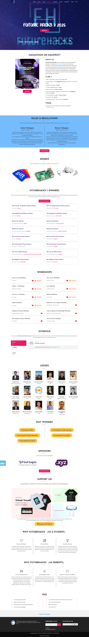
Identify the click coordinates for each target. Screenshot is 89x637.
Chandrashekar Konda (62, 412)
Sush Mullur (50, 381)
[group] (27, 463)
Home (34, 1)
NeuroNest (18, 215)
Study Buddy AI (23, 261)
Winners (44, 30)
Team (72, 1)
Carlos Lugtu (39, 396)
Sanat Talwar (16, 396)
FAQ (76, 1)
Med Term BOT (59, 215)
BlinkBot (25, 223)
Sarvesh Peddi (15, 381)
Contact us (47, 627)
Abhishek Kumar (27, 396)
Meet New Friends (67, 544)
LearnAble (55, 246)
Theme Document (50, 107)
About (39, 1)
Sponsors (66, 1)
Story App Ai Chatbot (60, 223)
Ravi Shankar (50, 411)
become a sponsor (44, 470)
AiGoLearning (60, 64)
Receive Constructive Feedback (67, 574)
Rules (44, 1)
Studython (60, 254)
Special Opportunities (44, 574)
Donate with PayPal (45, 524)
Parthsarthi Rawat (27, 411)
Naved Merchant (27, 381)
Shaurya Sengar (39, 411)
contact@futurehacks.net (50, 629)
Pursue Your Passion (21, 544)
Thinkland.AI (46, 635)
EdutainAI (55, 238)
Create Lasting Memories (21, 574)
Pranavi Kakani (50, 396)
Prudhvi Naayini (15, 411)
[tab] (18, 343)
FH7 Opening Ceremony (54, 347)
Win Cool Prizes (44, 544)
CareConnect (18, 238)
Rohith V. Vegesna (73, 381)
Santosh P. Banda (39, 381)
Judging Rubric (44, 150)
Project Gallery (45, 201)
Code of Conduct (44, 614)
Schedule (55, 1)
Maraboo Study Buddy (62, 231)
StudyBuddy (28, 231)
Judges (61, 1)
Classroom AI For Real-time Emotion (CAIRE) (32, 254)
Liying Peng (61, 396)
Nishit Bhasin (62, 381)
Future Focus (54, 261)
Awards (49, 1)
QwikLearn (19, 208)
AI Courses (56, 208)
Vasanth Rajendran (73, 396)
